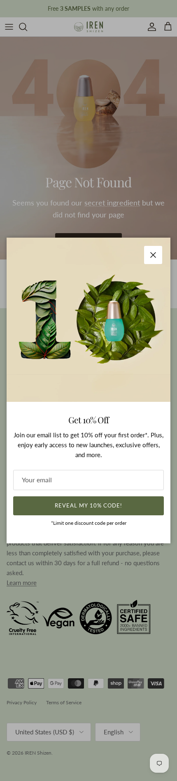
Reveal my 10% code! (88, 505)
